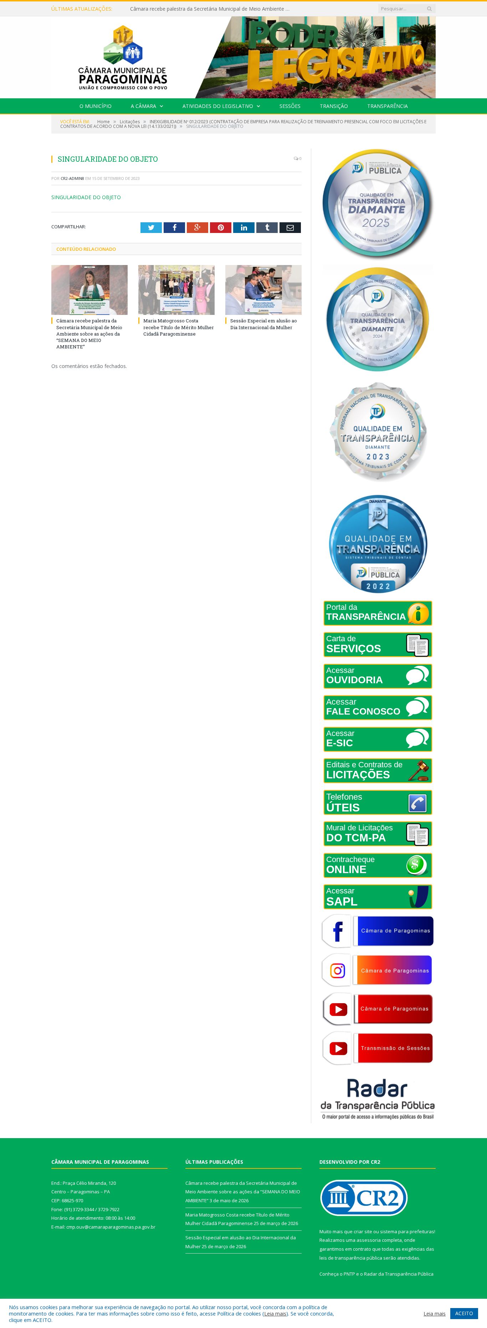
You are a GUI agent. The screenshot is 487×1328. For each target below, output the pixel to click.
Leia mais (275, 1313)
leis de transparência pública (350, 1258)
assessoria (369, 1240)
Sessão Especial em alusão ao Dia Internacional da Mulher (263, 323)
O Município (96, 106)
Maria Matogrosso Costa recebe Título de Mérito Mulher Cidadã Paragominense (212, 9)
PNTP (349, 1274)
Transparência (387, 106)
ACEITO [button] (464, 1313)
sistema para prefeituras (407, 1231)
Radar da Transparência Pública (399, 1274)
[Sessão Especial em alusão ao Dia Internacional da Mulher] (263, 290)
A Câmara (143, 106)
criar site (363, 1231)
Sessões (290, 106)
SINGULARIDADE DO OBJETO (86, 197)
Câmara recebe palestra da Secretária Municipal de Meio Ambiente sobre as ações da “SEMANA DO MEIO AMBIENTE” (89, 333)
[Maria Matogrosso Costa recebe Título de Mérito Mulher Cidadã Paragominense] (176, 290)
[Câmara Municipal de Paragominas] (243, 56)
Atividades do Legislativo (218, 106)
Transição (334, 106)
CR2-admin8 (72, 178)
